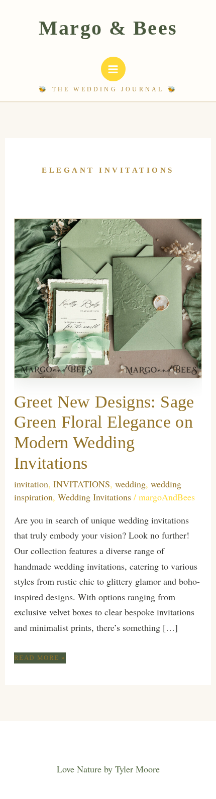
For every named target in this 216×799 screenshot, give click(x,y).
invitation (31, 484)
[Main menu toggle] (113, 69)
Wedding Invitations (94, 497)
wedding (130, 484)
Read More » (40, 658)
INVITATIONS (81, 484)
